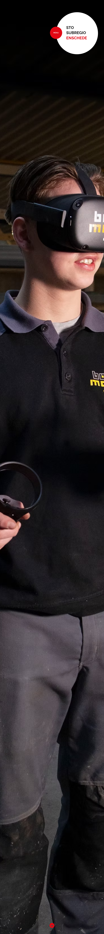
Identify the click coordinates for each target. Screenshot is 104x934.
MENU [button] (56, 33)
